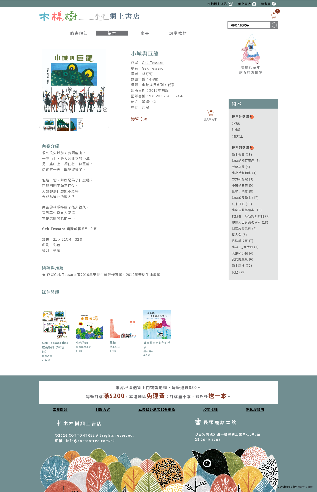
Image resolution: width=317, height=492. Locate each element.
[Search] (274, 24)
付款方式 (103, 409)
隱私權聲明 (255, 409)
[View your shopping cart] (273, 15)
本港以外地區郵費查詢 (156, 409)
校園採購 (210, 409)
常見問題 (60, 409)
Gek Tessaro (153, 62)
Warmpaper (306, 486)
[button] (105, 113)
